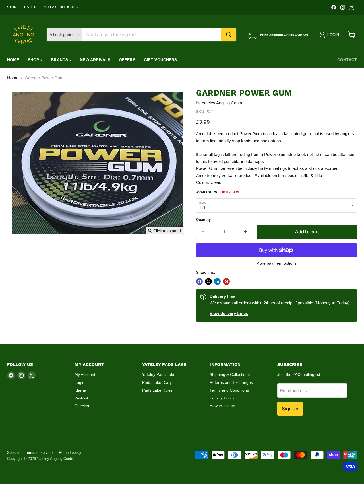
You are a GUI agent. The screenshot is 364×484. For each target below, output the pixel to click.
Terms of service (39, 452)
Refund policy (70, 452)
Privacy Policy (222, 398)
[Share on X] (208, 281)
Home (13, 59)
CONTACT (347, 59)
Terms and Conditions (229, 390)
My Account (85, 374)
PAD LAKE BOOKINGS (60, 7)
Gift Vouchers (160, 59)
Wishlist (81, 398)
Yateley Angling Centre (222, 102)
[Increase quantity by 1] (246, 232)
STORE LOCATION (22, 7)
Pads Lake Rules (157, 390)
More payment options (276, 263)
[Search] (228, 34)
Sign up (290, 408)
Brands (60, 59)
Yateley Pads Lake (158, 374)
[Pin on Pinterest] (226, 281)
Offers (127, 59)
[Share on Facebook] (199, 281)
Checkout (83, 405)
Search (13, 452)
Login (79, 382)
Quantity (203, 219)
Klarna (80, 390)
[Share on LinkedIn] (217, 281)
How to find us (222, 405)
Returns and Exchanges (231, 382)
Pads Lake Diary (157, 382)
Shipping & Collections (230, 374)
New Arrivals (95, 59)
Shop (34, 59)
